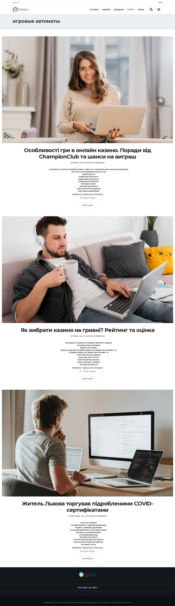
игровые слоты (88, 184)
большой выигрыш (88, 535)
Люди (141, 9)
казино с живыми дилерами (88, 528)
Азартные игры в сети (88, 357)
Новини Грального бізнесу (87, 194)
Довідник (119, 9)
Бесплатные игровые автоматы (88, 540)
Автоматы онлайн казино (88, 532)
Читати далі (87, 205)
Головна (94, 9)
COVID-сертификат (88, 523)
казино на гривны (88, 348)
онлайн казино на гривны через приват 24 (88, 352)
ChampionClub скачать (88, 179)
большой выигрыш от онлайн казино (88, 530)
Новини (106, 9)
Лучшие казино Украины (88, 345)
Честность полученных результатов (88, 172)
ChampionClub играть (88, 177)
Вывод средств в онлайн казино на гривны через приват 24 (88, 350)
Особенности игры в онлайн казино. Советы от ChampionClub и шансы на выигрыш (88, 169)
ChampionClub (88, 174)
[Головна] (21, 9)
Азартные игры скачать (89, 360)
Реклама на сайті (87, 587)
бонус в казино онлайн (88, 362)
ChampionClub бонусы (88, 181)
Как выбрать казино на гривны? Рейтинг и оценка (88, 343)
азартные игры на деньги (88, 189)
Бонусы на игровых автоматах (88, 542)
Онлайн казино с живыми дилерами (88, 525)
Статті (130, 9)
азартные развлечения (88, 191)
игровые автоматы (88, 186)
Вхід (160, 2)
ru (17, 2)
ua (14, 2)
